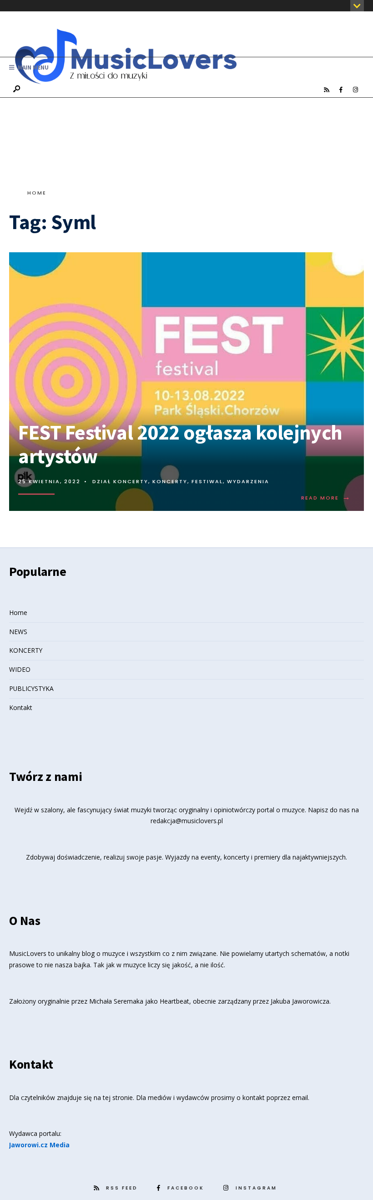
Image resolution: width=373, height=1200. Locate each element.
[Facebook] (340, 90)
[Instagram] (355, 90)
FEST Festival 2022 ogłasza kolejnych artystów (180, 444)
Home (36, 192)
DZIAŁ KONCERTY (120, 481)
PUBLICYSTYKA (31, 688)
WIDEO (19, 669)
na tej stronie (113, 1097)
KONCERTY (25, 650)
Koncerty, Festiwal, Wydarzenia (210, 481)
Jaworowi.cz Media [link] (39, 1144)
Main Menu (32, 67)
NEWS (18, 631)
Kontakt (20, 707)
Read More (326, 498)
